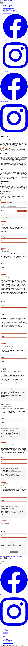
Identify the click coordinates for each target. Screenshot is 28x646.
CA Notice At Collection (8, 641)
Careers (4, 638)
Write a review (22, 211)
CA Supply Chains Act (8, 643)
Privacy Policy (6, 630)
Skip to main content (4, 1)
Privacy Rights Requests (8, 640)
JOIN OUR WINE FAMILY (6, 558)
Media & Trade (6, 636)
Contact (4, 629)
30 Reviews (11, 202)
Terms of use (5, 632)
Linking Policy (6, 633)
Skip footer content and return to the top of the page (11, 556)
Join (15, 561)
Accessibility (5, 639)
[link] (3, 202)
